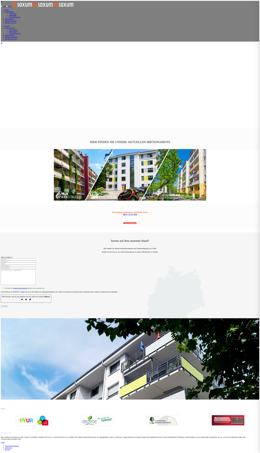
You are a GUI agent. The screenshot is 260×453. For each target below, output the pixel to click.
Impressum (8, 448)
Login (3, 442)
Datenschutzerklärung (20, 288)
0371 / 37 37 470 (130, 214)
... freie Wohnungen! (130, 223)
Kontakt (7, 449)
